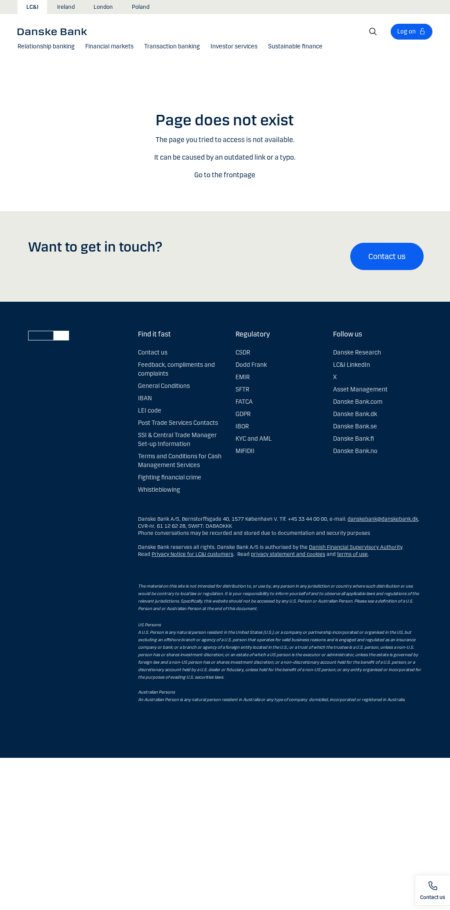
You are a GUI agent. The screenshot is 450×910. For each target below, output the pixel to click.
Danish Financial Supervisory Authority (355, 547)
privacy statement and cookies (288, 554)
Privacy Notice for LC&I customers (192, 554)
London (103, 7)
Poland (140, 7)
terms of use (352, 554)
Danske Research (357, 352)
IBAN (145, 398)
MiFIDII (245, 451)
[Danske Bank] (55, 31)
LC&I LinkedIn (351, 365)
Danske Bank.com (357, 402)
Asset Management (360, 389)
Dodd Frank (251, 365)
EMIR (243, 377)
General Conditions (164, 386)
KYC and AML (254, 438)
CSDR (243, 352)
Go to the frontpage (224, 175)
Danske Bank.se (355, 426)
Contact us (387, 256)
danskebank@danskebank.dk (383, 519)
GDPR (243, 414)
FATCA (244, 402)
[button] (46, 46)
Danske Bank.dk (355, 414)
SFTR (242, 389)
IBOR (242, 426)
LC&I (32, 7)
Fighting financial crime (169, 477)
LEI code (149, 410)
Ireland (66, 7)
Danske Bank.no (355, 451)
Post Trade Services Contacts (178, 423)
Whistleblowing (159, 489)
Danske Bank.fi (353, 438)
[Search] (373, 31)
